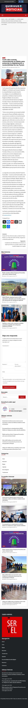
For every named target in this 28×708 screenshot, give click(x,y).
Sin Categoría (5, 469)
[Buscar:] (10, 397)
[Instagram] (22, 1)
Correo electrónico (18, 365)
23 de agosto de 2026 (11, 276)
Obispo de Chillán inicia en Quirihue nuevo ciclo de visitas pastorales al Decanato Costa (13, 448)
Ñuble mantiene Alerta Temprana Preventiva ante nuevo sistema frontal (13, 435)
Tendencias (5, 472)
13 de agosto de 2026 (11, 302)
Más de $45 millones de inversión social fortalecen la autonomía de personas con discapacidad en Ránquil (12, 442)
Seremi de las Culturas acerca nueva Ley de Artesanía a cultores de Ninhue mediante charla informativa (13, 422)
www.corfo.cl (7, 215)
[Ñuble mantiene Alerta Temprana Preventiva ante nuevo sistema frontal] (14, 262)
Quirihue (5, 67)
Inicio (3, 641)
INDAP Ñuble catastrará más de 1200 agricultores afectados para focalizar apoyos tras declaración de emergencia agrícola (13, 299)
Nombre (4, 364)
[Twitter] (17, 1)
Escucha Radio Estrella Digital (9, 659)
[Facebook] (19, 1)
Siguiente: (15, 244)
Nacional (4, 461)
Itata (3, 458)
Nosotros (4, 662)
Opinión (4, 467)
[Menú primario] (2, 15)
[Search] (26, 15)
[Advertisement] (14, 41)
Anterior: (13, 237)
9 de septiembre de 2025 (13, 67)
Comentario (5, 345)
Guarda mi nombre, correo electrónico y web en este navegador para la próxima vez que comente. (14, 381)
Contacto (4, 665)
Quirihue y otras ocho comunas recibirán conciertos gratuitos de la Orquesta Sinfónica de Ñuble (12, 325)
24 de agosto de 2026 (11, 527)
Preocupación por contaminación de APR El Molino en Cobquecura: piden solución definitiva (13, 429)
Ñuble (4, 57)
